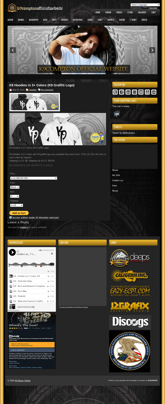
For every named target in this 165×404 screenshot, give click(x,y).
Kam (114, 185)
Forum (108, 12)
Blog (45, 19)
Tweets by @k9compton (123, 133)
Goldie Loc (117, 180)
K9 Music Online (22, 380)
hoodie (32, 217)
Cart (153, 12)
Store (130, 12)
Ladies (90, 19)
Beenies (21, 19)
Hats (54, 19)
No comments (47, 90)
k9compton (44, 217)
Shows (122, 19)
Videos (119, 12)
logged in (24, 227)
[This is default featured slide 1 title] (82, 73)
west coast (54, 217)
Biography (33, 19)
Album (10, 19)
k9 (37, 217)
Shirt (100, 19)
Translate (153, 8)
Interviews (78, 19)
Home (98, 12)
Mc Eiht (116, 175)
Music (115, 170)
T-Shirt (133, 19)
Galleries (142, 12)
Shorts (110, 19)
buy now (16, 217)
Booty (115, 190)
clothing (24, 217)
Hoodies (64, 19)
